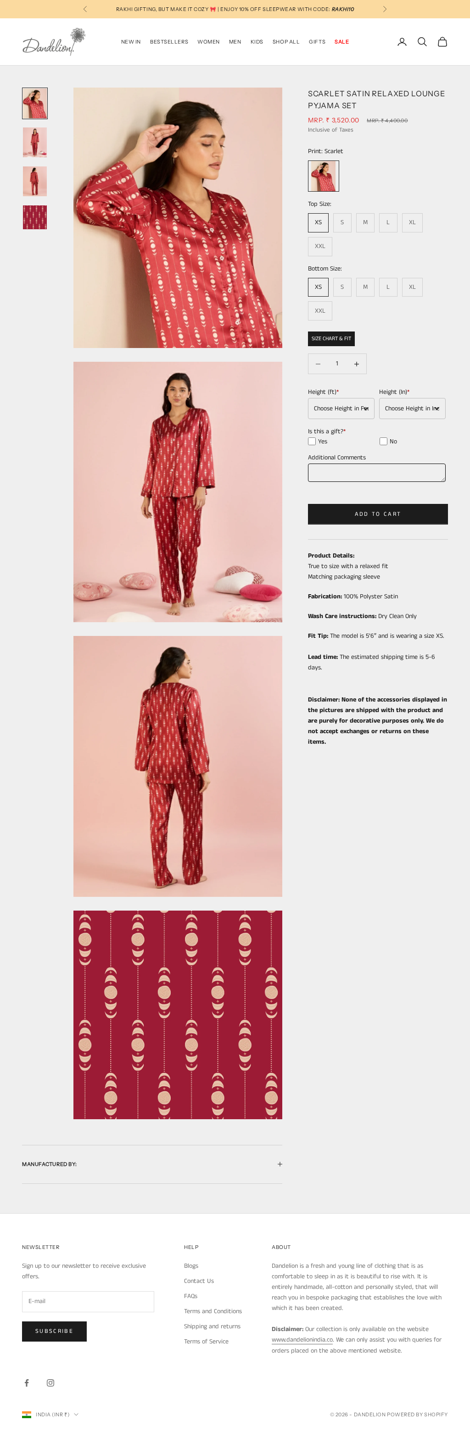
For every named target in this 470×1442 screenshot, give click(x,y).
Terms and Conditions (213, 1311)
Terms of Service (206, 1341)
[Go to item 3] (35, 181)
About (281, 1247)
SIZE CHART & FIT (331, 339)
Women (208, 42)
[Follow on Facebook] (26, 1382)
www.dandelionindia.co (302, 1339)
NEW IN (131, 42)
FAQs (190, 1296)
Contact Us (199, 1281)
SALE (342, 42)
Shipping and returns (212, 1326)
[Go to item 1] (35, 103)
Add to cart (378, 514)
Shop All (286, 42)
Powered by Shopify (417, 1414)
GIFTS (317, 42)
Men (235, 42)
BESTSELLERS (169, 42)
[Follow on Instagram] (50, 1382)
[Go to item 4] (35, 217)
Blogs (191, 1266)
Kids (257, 42)
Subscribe (54, 1331)
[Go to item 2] (35, 142)
